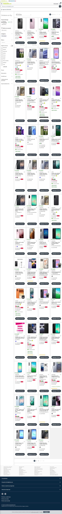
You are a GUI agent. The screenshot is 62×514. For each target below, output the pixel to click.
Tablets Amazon (21, 469)
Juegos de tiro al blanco (53, 472)
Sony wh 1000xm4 (52, 471)
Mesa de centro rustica (7, 472)
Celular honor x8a (6, 470)
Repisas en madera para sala (38, 471)
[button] (31, 6)
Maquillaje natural (36, 472)
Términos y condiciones (6, 496)
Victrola (20, 468)
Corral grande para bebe (53, 467)
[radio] (39, 40)
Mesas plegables (52, 470)
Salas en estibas (52, 466)
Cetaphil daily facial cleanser (23, 472)
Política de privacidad (5, 500)
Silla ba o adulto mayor (37, 466)
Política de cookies (5, 498)
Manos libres (5, 468)
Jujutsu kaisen (21, 471)
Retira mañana (4, 30)
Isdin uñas (51, 469)
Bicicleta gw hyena (21, 466)
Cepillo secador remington (7, 469)
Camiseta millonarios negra (7, 467)
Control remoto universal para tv (38, 468)
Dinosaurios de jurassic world (38, 469)
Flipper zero (36, 470)
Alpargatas (20, 467)
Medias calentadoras (37, 467)
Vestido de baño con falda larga (8, 466)
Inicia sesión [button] (56, 3)
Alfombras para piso (6, 471)
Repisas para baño (52, 468)
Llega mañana (4, 24)
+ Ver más (5, 66)
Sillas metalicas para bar (22, 470)
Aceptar (46, 511)
